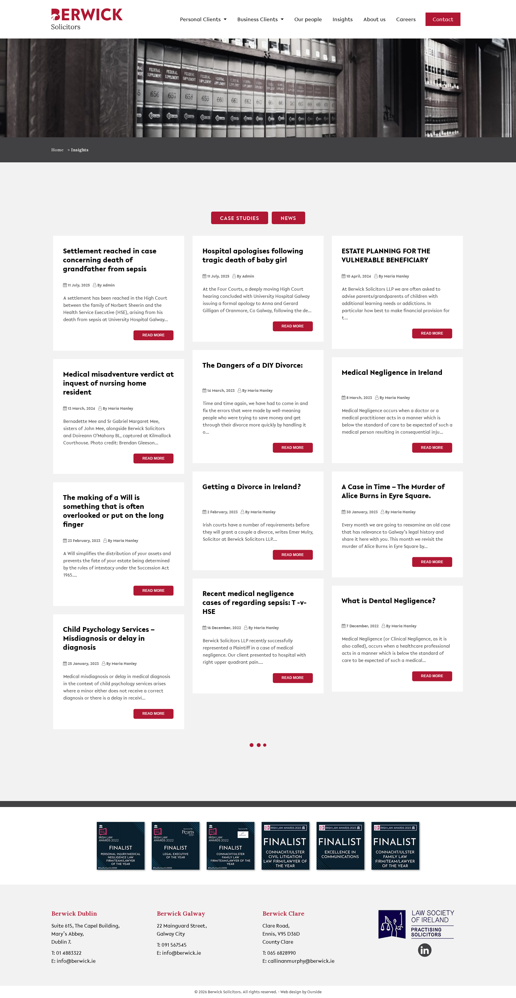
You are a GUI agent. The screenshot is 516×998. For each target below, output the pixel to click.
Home (57, 150)
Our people (308, 19)
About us (374, 19)
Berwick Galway (181, 913)
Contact (443, 19)
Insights (343, 19)
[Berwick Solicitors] (87, 19)
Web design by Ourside (301, 992)
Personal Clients (201, 19)
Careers (406, 19)
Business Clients (258, 19)
